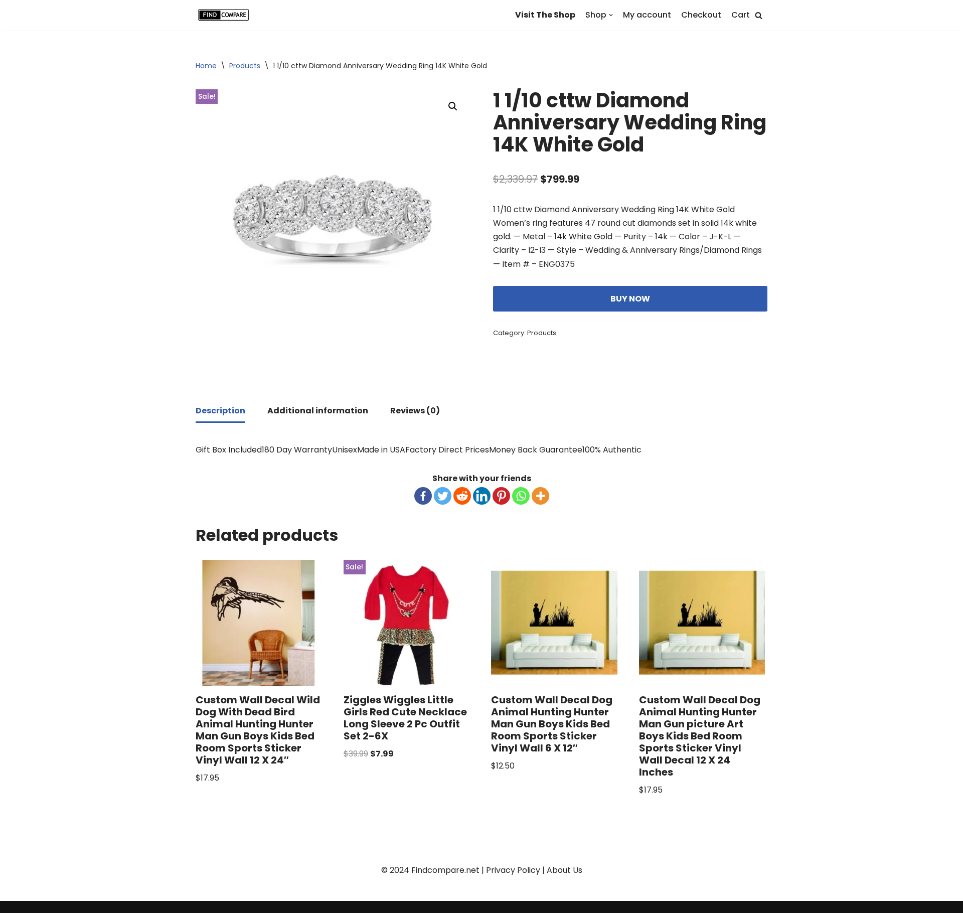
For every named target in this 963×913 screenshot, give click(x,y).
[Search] (758, 15)
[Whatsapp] (521, 496)
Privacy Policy (513, 870)
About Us (564, 870)
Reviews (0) (415, 410)
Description (220, 410)
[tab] (220, 411)
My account (647, 15)
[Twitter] (442, 496)
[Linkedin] (482, 496)
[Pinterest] (501, 496)
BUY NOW (630, 299)
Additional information (317, 410)
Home (206, 66)
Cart (740, 15)
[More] (540, 496)
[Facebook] (423, 496)
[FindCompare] (226, 15)
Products (244, 66)
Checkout (701, 15)
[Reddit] (462, 496)
